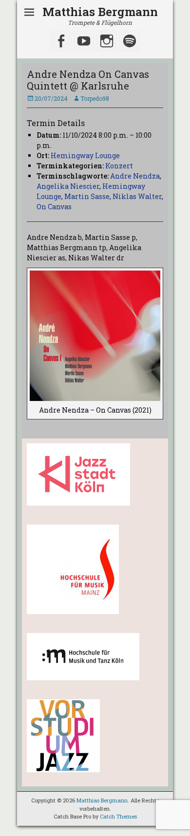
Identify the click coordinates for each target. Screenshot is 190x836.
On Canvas (54, 206)
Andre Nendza (135, 176)
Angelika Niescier (68, 186)
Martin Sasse (87, 196)
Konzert (119, 165)
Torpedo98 (94, 98)
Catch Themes (118, 816)
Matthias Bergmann (100, 11)
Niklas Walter (137, 196)
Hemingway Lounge (85, 155)
